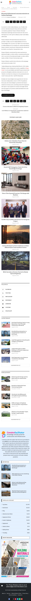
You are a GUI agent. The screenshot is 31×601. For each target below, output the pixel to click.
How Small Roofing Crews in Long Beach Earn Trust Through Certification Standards (20, 324)
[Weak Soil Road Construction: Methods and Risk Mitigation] (5, 493)
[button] (3, 559)
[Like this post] (7, 22)
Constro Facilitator (11, 17)
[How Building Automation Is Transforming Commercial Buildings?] (5, 333)
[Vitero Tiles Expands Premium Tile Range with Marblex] (15, 182)
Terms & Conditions (13, 595)
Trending (16, 532)
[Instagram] (13, 599)
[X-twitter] (11, 599)
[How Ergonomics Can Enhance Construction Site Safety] (5, 360)
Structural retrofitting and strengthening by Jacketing (19, 395)
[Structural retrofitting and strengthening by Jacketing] (5, 396)
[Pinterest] (15, 599)
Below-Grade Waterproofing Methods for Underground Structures (19, 483)
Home (2, 7)
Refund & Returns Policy (16, 593)
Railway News (16, 529)
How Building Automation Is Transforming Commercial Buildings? (19, 333)
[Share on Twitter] (14, 22)
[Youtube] (22, 599)
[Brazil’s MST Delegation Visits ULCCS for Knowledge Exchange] (15, 155)
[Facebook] (9, 599)
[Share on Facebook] (11, 22)
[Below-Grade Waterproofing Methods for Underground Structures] (5, 485)
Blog (16, 510)
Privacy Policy (25, 593)
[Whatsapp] (20, 599)
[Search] (29, 2)
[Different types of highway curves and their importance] (5, 405)
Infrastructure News (16, 514)
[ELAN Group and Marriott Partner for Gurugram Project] (15, 208)
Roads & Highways (16, 520)
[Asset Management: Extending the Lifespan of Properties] (5, 342)
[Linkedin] (17, 599)
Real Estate (16, 507)
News (8, 7)
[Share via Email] (24, 22)
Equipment (16, 523)
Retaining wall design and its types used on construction (20, 377)
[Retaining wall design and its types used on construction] (5, 379)
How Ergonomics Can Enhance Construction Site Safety (20, 358)
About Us (4, 593)
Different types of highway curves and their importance (19, 403)
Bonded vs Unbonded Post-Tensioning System (19, 386)
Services (8, 593)
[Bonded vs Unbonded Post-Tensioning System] (5, 388)
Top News (15, 7)
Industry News (16, 526)
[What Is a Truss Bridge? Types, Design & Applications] (5, 414)
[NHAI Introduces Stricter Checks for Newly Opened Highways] (15, 260)
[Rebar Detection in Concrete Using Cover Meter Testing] (5, 476)
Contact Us (20, 595)
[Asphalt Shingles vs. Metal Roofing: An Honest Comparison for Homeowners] (5, 351)
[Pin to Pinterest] (17, 22)
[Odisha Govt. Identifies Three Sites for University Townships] (15, 129)
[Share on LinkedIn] (21, 22)
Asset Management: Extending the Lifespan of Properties (21, 340)
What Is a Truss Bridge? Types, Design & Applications (20, 412)
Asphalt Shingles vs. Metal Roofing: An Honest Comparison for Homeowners (20, 350)
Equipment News (16, 517)
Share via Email (8, 95)
